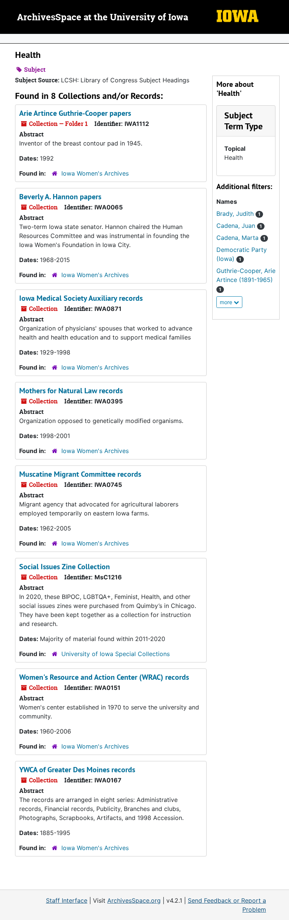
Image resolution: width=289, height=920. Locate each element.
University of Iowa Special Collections (115, 654)
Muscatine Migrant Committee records (80, 474)
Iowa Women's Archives (95, 173)
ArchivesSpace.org (134, 900)
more (227, 302)
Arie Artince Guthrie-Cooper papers (75, 113)
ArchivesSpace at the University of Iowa (102, 17)
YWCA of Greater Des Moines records (77, 769)
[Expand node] (281, 38)
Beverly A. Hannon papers (60, 197)
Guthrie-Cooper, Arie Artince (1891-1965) (245, 279)
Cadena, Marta (240, 237)
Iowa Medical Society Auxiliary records (81, 298)
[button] (243, 120)
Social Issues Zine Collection (64, 566)
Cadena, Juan (239, 225)
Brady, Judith (238, 213)
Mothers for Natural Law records (71, 391)
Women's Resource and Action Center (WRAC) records (104, 677)
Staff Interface (66, 900)
